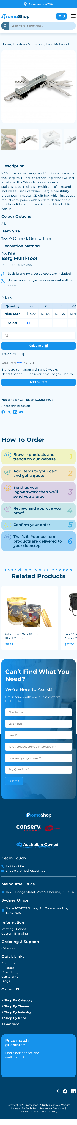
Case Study (9, 972)
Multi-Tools (36, 44)
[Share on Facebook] (3, 412)
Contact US (10, 989)
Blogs (5, 981)
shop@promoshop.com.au (26, 870)
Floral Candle (14, 638)
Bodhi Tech (32, 1108)
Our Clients (9, 976)
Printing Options (13, 929)
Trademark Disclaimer (52, 1108)
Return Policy (49, 1111)
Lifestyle (19, 44)
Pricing (6, 297)
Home (6, 44)
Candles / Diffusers (21, 633)
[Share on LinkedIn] (15, 412)
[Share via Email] (21, 412)
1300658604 (15, 866)
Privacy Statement (29, 1111)
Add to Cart (38, 382)
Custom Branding (14, 933)
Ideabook (8, 968)
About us (8, 963)
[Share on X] (9, 412)
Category (8, 948)
